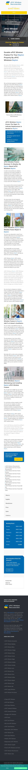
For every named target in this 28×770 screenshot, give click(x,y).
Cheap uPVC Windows (10, 699)
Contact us (8, 515)
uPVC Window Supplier (10, 744)
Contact (16, 44)
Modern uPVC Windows (10, 738)
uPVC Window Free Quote (11, 692)
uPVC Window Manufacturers (11, 750)
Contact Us (18, 459)
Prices (7, 507)
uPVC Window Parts (9, 671)
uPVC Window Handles (10, 665)
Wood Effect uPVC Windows (11, 729)
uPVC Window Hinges (10, 659)
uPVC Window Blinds (9, 647)
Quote (7, 511)
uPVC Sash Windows (9, 720)
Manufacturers (9, 503)
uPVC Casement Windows (11, 708)
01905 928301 (14, 9)
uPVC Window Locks (9, 668)
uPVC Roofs (7, 717)
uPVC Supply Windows (10, 689)
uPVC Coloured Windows (10, 711)
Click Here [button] (22, 765)
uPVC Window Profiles (10, 677)
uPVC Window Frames (10, 656)
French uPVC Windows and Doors (12, 747)
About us (8, 495)
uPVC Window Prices (9, 674)
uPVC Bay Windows (9, 702)
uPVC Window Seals (9, 683)
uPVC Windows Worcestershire (13, 466)
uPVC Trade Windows (10, 726)
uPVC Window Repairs (10, 680)
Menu (14, 12)
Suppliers (8, 499)
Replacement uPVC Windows (11, 741)
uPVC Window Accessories (11, 641)
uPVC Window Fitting (10, 653)
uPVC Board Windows (10, 705)
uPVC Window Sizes (9, 753)
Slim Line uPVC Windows (10, 723)
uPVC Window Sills (9, 686)
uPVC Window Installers (10, 662)
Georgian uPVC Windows (10, 714)
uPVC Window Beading (10, 644)
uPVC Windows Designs (10, 650)
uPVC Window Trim (9, 732)
